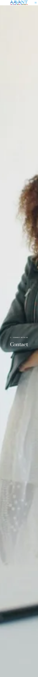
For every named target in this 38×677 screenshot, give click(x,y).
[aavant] (19, 2)
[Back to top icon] (34, 673)
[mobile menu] (35, 2)
